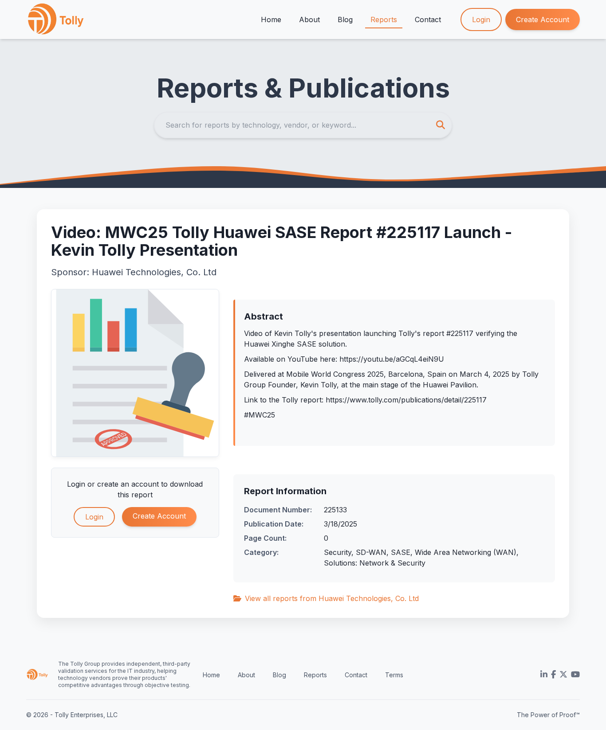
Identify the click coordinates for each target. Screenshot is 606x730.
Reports (383, 19)
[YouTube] (575, 675)
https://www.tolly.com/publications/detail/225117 (406, 399)
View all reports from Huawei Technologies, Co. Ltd (332, 598)
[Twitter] (563, 675)
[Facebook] (553, 675)
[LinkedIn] (543, 675)
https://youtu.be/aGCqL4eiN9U (391, 359)
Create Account (542, 19)
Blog (345, 19)
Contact (428, 19)
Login (481, 19)
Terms (394, 675)
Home (271, 19)
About (309, 19)
